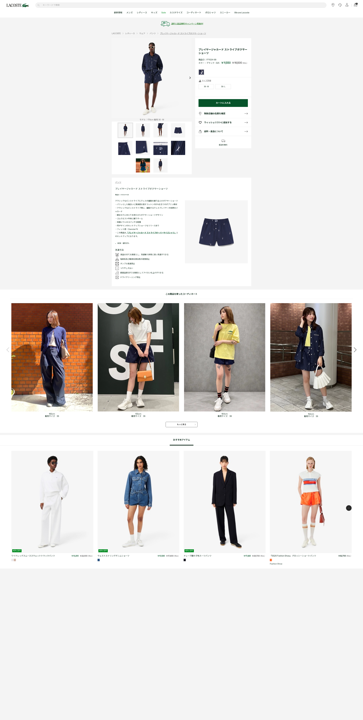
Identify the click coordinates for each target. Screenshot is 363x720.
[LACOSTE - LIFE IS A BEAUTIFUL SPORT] (18, 5)
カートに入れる (223, 103)
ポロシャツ (210, 13)
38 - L (223, 86)
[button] (349, 508)
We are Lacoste (241, 13)
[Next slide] (190, 78)
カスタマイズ (176, 13)
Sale (163, 13)
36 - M (206, 86)
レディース (142, 13)
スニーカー (225, 13)
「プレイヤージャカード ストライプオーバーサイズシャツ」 (151, 233)
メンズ (129, 13)
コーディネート (193, 13)
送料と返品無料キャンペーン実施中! (187, 24)
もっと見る (181, 424)
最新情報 (118, 13)
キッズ (154, 13)
